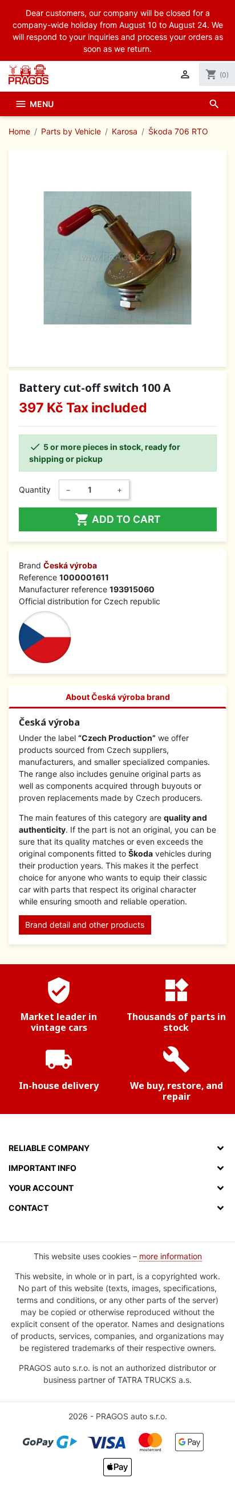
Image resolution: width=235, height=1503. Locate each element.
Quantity (35, 489)
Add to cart (118, 519)
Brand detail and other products (84, 924)
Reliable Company (49, 1148)
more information (170, 1256)
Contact (28, 1208)
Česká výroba (70, 565)
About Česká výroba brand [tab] (118, 697)
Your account (41, 1188)
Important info (42, 1168)
